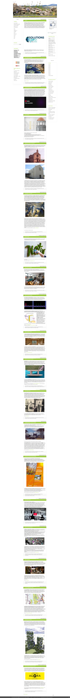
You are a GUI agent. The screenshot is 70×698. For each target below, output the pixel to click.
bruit (33, 327)
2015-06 (49, 64)
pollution (16, 54)
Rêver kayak (49, 116)
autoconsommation (27, 495)
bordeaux (33, 554)
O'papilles (15, 31)
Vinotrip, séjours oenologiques (51, 42)
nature (37, 263)
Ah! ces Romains (27, 114)
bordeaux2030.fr (37, 552)
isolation (36, 189)
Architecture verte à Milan (28, 619)
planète (15, 51)
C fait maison (49, 84)
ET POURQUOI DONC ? (17, 78)
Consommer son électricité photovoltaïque (30, 456)
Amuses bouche (50, 82)
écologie (16, 52)
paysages (35, 554)
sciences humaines (34, 418)
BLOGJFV (15, 79)
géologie (35, 232)
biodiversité (16, 50)
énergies (34, 189)
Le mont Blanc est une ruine (28, 193)
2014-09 (49, 74)
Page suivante (25, 694)
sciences (16, 51)
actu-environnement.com (29, 352)
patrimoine (33, 232)
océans (43, 82)
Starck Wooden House (28, 499)
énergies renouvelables (17, 56)
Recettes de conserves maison (52, 97)
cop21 (28, 53)
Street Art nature (27, 236)
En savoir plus (50, 697)
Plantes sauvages (50, 96)
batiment (31, 189)
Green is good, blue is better (28, 57)
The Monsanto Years (50, 115)
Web (14, 38)
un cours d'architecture (32, 325)
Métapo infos (15, 71)
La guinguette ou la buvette (51, 111)
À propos (18, 19)
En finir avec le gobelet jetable (51, 107)
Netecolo (49, 94)
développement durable (35, 110)
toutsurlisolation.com (28, 324)
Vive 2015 (52, 54)
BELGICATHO (15, 77)
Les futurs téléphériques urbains (29, 587)
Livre (14, 28)
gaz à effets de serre (39, 582)
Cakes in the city (50, 85)
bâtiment (26, 110)
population (32, 582)
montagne (26, 232)
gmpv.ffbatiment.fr (37, 492)
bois (30, 53)
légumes (16, 56)
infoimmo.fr (39, 659)
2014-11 (49, 72)
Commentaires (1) (39, 262)
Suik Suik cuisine (50, 98)
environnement (17, 53)
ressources (26, 583)
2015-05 (49, 65)
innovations (36, 83)
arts (25, 263)
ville (40, 83)
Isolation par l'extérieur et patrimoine (30, 143)
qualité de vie (40, 554)
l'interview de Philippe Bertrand (36, 383)
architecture (26, 53)
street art (29, 418)
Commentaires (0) (40, 52)
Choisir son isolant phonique (28, 295)
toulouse (35, 615)
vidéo (33, 52)
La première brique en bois (28, 87)
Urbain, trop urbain (27, 559)
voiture (41, 615)
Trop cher (49, 110)
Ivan (48, 54)
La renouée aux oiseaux (16, 70)
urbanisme (42, 83)
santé (19, 54)
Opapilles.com (15, 30)
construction (28, 327)
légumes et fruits (16, 26)
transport (26, 615)
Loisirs (14, 29)
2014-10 (49, 73)
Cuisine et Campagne (50, 86)
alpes (28, 232)
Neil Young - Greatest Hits (51, 114)
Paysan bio (49, 95)
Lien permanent (36, 52)
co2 (42, 582)
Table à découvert (50, 99)
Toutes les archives (50, 75)
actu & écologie (31, 52)
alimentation (16, 57)
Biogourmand (50, 83)
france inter (43, 386)
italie (43, 138)
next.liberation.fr (42, 687)
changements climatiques (33, 53)
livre (40, 417)
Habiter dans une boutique (28, 267)
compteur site (52, 60)
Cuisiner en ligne (50, 87)
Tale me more (15, 80)
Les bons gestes (16, 27)
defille (49, 45)
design (32, 263)
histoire (31, 418)
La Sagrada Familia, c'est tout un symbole (30, 422)
